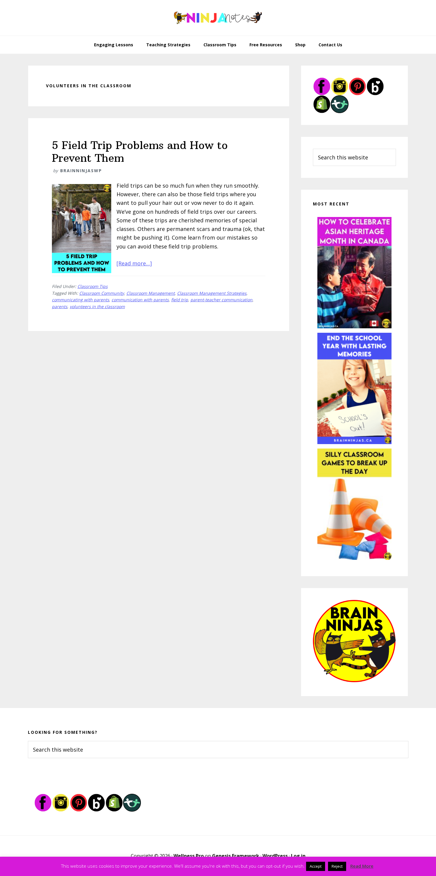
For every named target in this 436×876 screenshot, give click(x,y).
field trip (179, 299)
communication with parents (140, 299)
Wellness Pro (189, 856)
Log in (298, 856)
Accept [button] (316, 866)
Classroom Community (101, 293)
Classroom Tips (92, 286)
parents (59, 306)
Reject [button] (337, 866)
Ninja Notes (218, 18)
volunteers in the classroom (97, 306)
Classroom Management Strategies (211, 293)
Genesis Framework (235, 856)
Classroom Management (150, 293)
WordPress (275, 856)
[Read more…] (134, 263)
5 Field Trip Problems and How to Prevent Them (140, 152)
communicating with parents (80, 299)
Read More (361, 866)
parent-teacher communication (221, 299)
